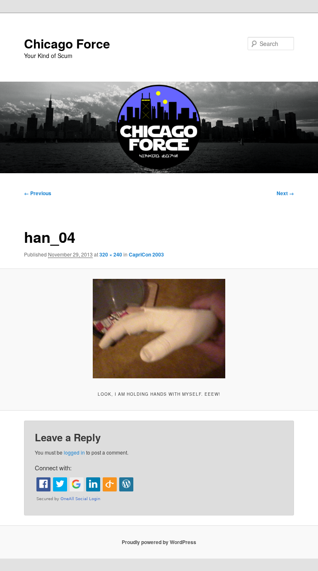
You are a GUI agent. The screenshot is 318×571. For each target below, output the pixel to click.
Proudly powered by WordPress (159, 542)
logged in (74, 452)
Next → (285, 193)
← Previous (37, 193)
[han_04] (159, 328)
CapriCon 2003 (146, 254)
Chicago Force (67, 43)
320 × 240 (110, 254)
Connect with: (53, 467)
